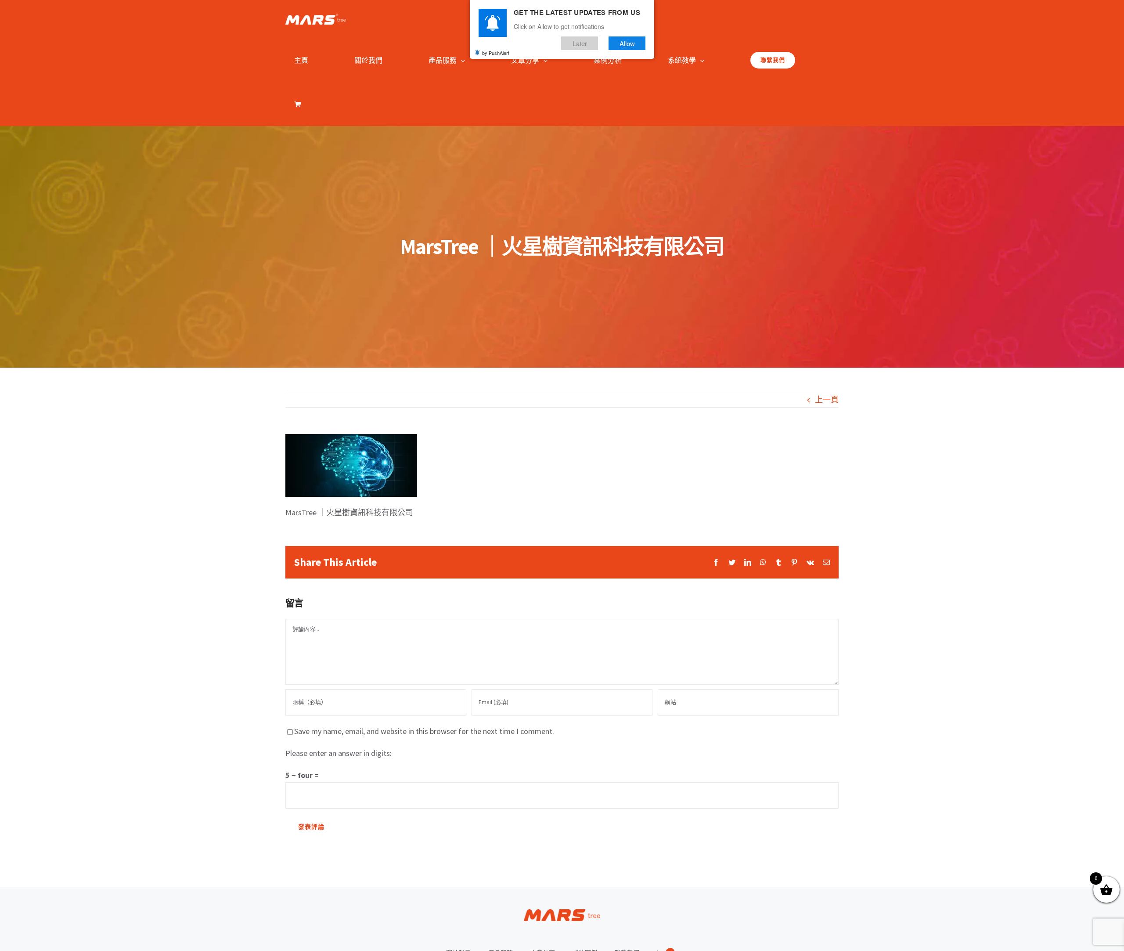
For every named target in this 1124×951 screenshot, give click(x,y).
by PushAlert (495, 52)
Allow (627, 43)
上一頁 (827, 399)
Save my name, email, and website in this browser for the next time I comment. (424, 731)
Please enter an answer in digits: (338, 753)
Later (580, 43)
